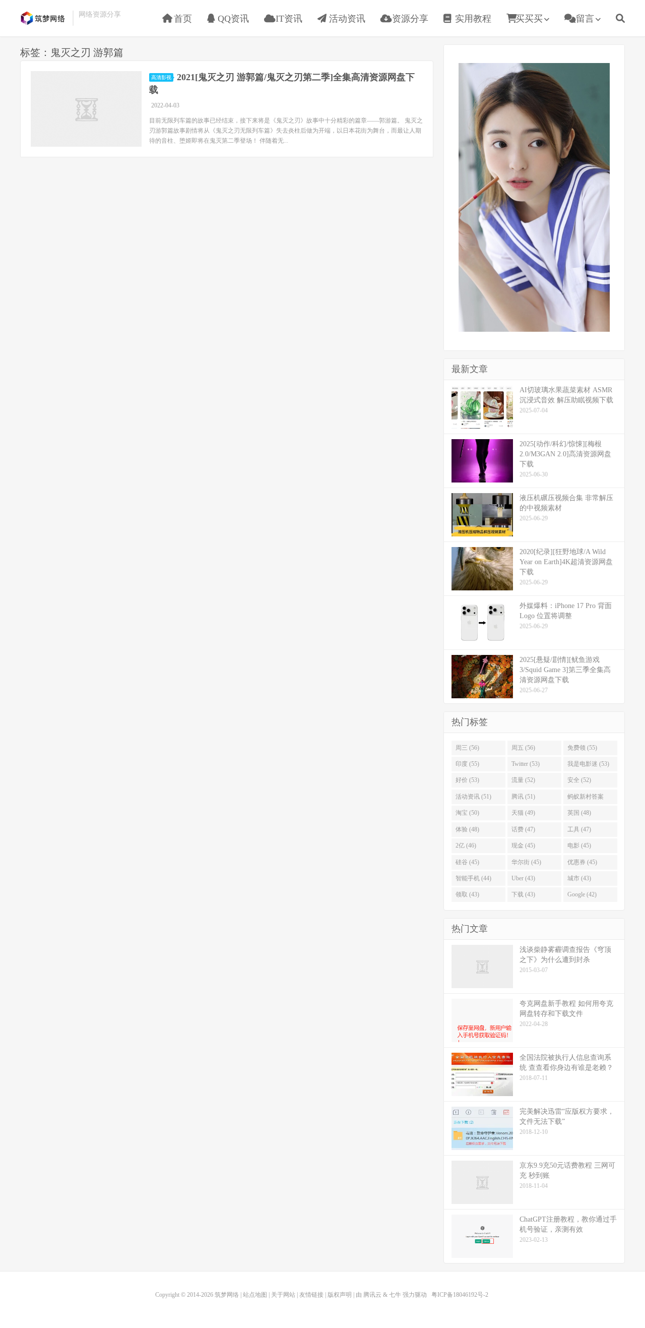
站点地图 (255, 1294)
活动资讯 (346, 19)
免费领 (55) (582, 747)
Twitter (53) (525, 763)
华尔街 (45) (526, 862)
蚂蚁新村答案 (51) (585, 798)
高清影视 (161, 77)
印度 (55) (467, 763)
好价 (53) (467, 779)
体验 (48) (467, 829)
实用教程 (472, 19)
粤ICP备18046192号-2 (459, 1294)
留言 (583, 19)
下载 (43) (523, 894)
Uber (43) (523, 878)
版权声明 (340, 1294)
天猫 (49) (523, 812)
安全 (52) (579, 779)
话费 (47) (523, 829)
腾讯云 (372, 1294)
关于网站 (283, 1294)
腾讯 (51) (523, 796)
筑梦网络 (44, 18)
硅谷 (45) (467, 862)
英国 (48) (579, 812)
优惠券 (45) (582, 862)
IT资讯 (287, 19)
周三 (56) (467, 747)
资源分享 (409, 19)
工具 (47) (579, 829)
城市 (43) (579, 878)
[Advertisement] (534, 196)
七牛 (395, 1294)
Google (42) (582, 894)
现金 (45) (523, 845)
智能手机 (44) (473, 878)
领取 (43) (467, 894)
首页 (181, 19)
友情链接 (311, 1294)
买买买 (529, 19)
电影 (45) (579, 845)
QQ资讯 (232, 19)
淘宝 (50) (467, 812)
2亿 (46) (466, 845)
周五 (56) (523, 747)
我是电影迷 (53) (588, 763)
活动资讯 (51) (473, 796)
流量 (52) (523, 779)
